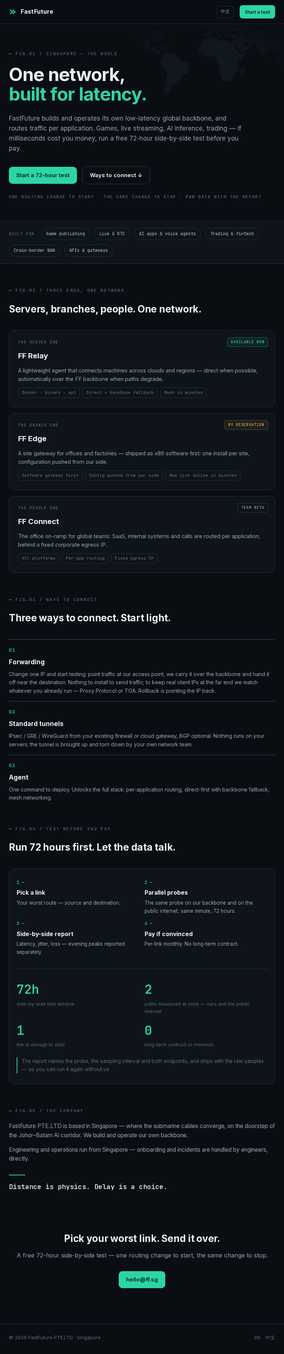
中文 (225, 11)
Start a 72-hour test (43, 175)
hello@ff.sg (142, 1279)
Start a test (257, 12)
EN (257, 1337)
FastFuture (37, 11)
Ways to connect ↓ (116, 175)
